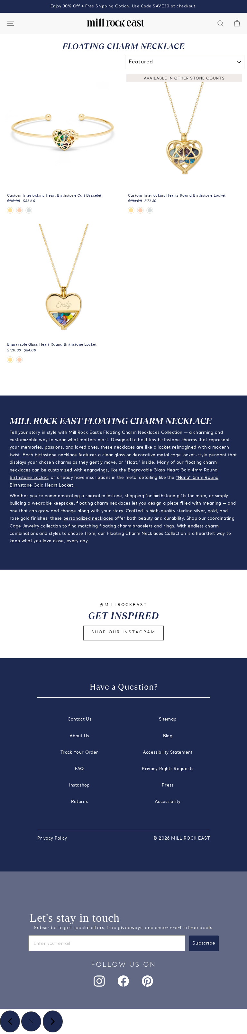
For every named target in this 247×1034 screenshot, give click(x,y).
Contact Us (79, 719)
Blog (167, 736)
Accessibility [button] (168, 801)
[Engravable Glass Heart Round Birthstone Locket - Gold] (10, 360)
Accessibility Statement (168, 752)
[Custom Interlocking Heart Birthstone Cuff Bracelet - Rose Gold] (19, 210)
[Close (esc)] (31, 1021)
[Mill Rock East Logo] (115, 22)
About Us (79, 736)
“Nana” (184, 477)
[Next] (53, 1021)
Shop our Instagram (123, 632)
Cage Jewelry (24, 526)
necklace (67, 455)
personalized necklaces (88, 518)
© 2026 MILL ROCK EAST (181, 838)
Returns (79, 801)
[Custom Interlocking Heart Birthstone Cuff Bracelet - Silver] (29, 210)
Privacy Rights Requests (167, 769)
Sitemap (167, 719)
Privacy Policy (52, 838)
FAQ (79, 769)
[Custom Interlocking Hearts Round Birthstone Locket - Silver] (150, 210)
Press (168, 785)
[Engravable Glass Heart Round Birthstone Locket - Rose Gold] (19, 360)
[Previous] (10, 1021)
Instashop (79, 785)
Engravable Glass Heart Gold (160, 470)
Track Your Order (79, 752)
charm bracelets (134, 526)
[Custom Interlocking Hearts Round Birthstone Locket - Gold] (131, 210)
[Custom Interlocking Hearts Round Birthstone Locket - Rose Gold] (140, 210)
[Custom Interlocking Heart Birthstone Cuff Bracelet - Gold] (10, 210)
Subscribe (203, 943)
